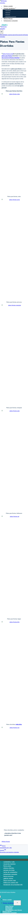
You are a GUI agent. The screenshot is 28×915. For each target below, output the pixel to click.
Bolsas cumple (8, 6)
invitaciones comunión (10, 874)
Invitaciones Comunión (11, 21)
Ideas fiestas (8, 10)
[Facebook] (2, 24)
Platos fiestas (6, 841)
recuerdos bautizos (9, 864)
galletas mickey (8, 878)
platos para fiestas (7, 56)
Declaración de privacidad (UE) (12, 885)
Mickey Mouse (8, 19)
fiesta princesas (8, 876)
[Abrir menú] (1, 32)
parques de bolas (9, 870)
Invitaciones (7, 12)
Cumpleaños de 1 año (6, 846)
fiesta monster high (9, 880)
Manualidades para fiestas (10, 16)
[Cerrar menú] (0, 897)
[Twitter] (4, 24)
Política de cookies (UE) (10, 883)
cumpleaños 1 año (9, 862)
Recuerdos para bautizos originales (9, 851)
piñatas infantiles (8, 868)
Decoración (7, 14)
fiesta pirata (7, 866)
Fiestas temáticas (8, 903)
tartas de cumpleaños (10, 872)
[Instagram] (6, 24)
